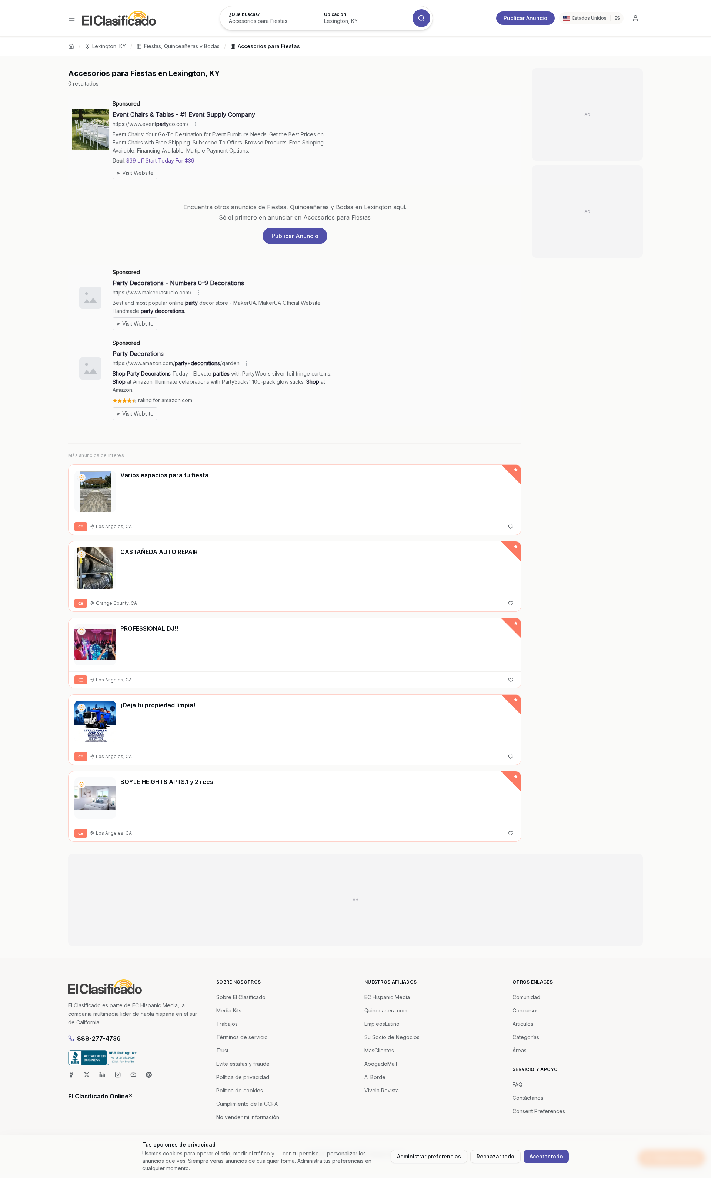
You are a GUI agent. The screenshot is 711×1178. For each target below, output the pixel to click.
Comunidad (526, 997)
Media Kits (228, 1010)
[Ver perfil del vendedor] (81, 478)
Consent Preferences (539, 1111)
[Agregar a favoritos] (510, 526)
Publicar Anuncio (525, 18)
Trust (222, 1050)
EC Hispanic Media (387, 997)
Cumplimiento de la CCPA (247, 1104)
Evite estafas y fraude (243, 1064)
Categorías (526, 1037)
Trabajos (227, 1024)
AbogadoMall (380, 1064)
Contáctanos (528, 1098)
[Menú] (71, 18)
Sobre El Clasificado (241, 997)
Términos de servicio (242, 1037)
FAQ (518, 1084)
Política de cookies (239, 1090)
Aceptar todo (546, 1156)
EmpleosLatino (382, 1024)
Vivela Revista (381, 1090)
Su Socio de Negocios (392, 1037)
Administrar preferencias (429, 1156)
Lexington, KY (109, 46)
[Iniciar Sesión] (635, 18)
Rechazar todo (495, 1156)
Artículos (523, 1024)
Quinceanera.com (385, 1010)
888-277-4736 (99, 1038)
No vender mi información (247, 1117)
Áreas (520, 1050)
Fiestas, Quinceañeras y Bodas (182, 46)
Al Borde (374, 1077)
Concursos (526, 1010)
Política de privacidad (242, 1077)
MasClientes (379, 1050)
